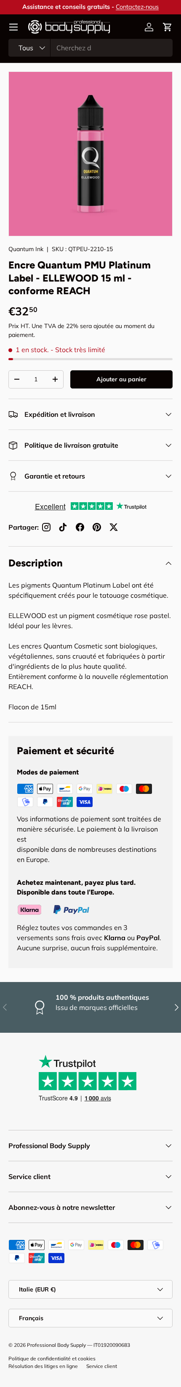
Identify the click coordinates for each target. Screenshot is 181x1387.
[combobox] (90, 48)
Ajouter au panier (121, 379)
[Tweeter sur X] (113, 527)
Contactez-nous (137, 7)
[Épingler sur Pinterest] (96, 527)
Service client (101, 1366)
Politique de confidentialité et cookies (52, 1358)
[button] (167, 27)
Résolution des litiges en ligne (43, 1366)
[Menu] (13, 27)
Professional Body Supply (56, 1345)
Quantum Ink (25, 249)
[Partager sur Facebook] (80, 527)
